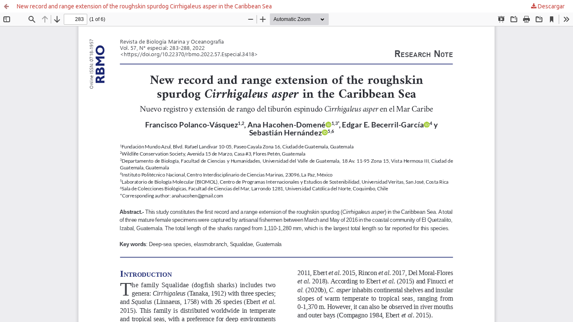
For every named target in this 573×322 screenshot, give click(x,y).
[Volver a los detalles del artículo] (6, 6)
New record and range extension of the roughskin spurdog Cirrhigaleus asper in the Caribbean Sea (144, 6)
